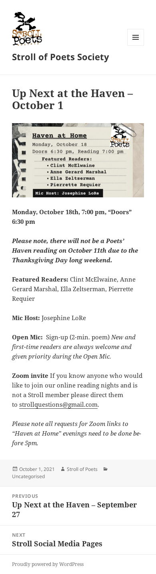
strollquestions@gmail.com (58, 404)
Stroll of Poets (82, 469)
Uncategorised (28, 476)
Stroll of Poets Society (60, 57)
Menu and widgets (136, 45)
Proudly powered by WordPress (48, 564)
